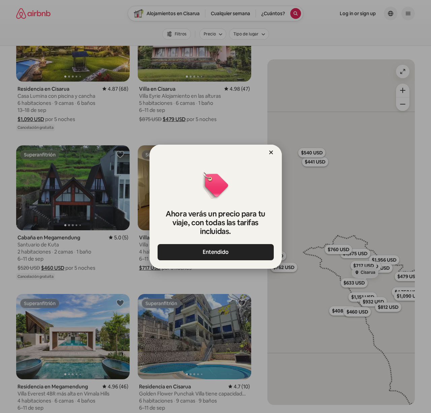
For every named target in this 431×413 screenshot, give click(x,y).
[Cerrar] (271, 152)
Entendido (216, 252)
